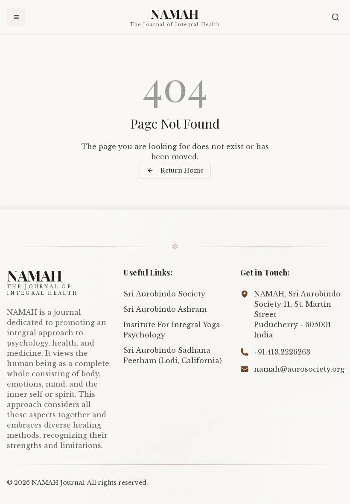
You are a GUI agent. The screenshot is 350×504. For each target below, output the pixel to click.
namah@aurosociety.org (299, 369)
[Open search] (335, 17)
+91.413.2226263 (282, 352)
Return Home (182, 170)
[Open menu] (16, 17)
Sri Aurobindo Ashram (165, 309)
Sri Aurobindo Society (164, 294)
